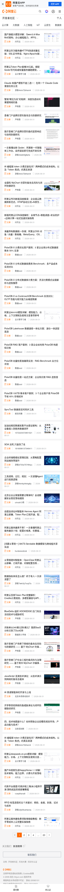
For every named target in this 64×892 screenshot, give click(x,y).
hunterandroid (21, 551)
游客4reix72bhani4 (23, 90)
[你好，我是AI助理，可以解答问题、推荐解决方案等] (46, 11)
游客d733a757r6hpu (23, 464)
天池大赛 (22, 861)
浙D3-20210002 (31, 883)
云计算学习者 (20, 74)
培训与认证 (32, 861)
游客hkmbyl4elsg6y (23, 483)
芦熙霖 (18, 106)
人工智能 (28, 24)
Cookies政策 (28, 873)
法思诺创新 (19, 728)
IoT (38, 24)
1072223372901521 (23, 432)
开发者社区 (13, 861)
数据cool (18, 254)
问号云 (18, 41)
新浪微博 (17, 846)
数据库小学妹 (20, 634)
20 (44, 835)
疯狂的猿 (18, 413)
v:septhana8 (20, 793)
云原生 (47, 24)
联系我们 (32, 854)
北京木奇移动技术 (22, 696)
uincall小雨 (19, 502)
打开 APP (55, 4)
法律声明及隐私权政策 (12, 873)
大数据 (16, 24)
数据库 (58, 24)
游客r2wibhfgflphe (22, 154)
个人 (59, 18)
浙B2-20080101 (32, 880)
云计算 (5, 24)
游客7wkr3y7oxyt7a (23, 583)
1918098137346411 (23, 448)
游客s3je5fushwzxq (23, 809)
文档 (5, 861)
